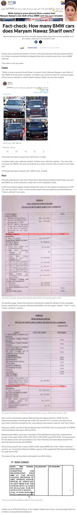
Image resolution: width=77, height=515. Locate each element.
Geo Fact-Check (32, 47)
